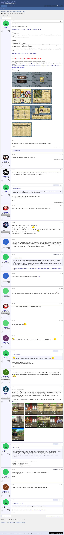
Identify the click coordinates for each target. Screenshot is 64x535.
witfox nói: (15, 447)
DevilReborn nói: (16, 188)
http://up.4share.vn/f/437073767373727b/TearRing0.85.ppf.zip (26, 29)
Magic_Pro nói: (16, 354)
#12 (62, 320)
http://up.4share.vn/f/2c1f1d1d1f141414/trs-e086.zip (24, 53)
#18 (62, 469)
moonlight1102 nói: (17, 503)
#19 (62, 484)
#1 (62, 21)
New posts (3, 8)
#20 (62, 500)
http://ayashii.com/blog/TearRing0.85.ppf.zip (35, 510)
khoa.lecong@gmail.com (30, 63)
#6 (62, 222)
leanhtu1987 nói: (16, 258)
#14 (62, 351)
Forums (4, 6)
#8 (62, 254)
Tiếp (9, 17)
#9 (62, 273)
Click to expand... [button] (37, 458)
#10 (62, 288)
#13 (62, 335)
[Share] (60, 21)
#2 (62, 154)
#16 (62, 386)
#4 (62, 185)
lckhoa (3, 15)
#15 (62, 370)
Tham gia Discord (12, 6)
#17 (62, 443)
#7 (62, 239)
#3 (62, 169)
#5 (62, 205)
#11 (62, 303)
